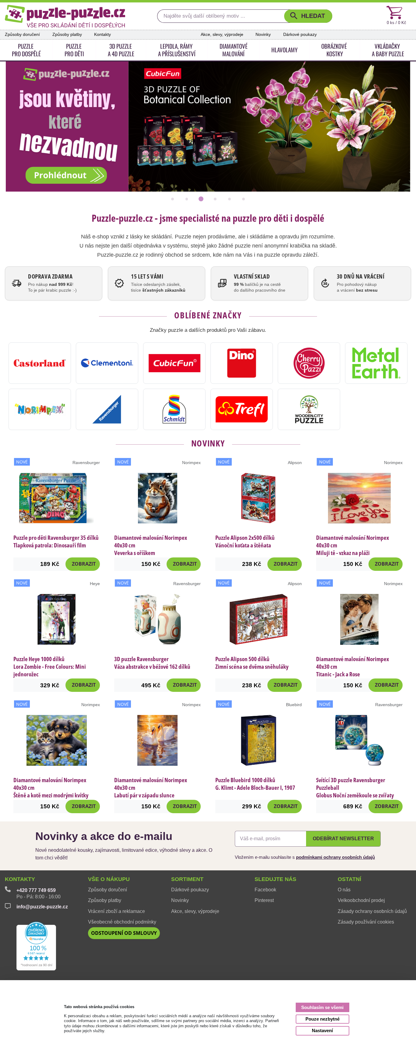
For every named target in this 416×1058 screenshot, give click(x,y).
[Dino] (241, 363)
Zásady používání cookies (366, 921)
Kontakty (102, 34)
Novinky (263, 34)
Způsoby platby (67, 34)
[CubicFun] (174, 363)
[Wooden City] (309, 409)
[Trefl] (241, 409)
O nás (344, 889)
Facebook (265, 889)
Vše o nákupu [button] (109, 879)
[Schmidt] (174, 409)
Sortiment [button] (187, 879)
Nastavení (322, 1030)
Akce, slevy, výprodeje (222, 34)
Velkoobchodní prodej (361, 900)
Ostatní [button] (349, 879)
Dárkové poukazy (300, 34)
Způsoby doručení (22, 34)
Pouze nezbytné (322, 1019)
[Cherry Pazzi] (309, 363)
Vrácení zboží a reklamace (116, 911)
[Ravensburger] (107, 409)
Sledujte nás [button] (275, 879)
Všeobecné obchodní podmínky (122, 921)
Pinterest (264, 900)
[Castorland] (40, 363)
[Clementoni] (107, 363)
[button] (308, 16)
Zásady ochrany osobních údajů (372, 911)
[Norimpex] (40, 409)
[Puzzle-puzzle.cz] (65, 16)
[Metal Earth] (376, 363)
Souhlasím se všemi (322, 1007)
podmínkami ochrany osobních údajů (335, 857)
